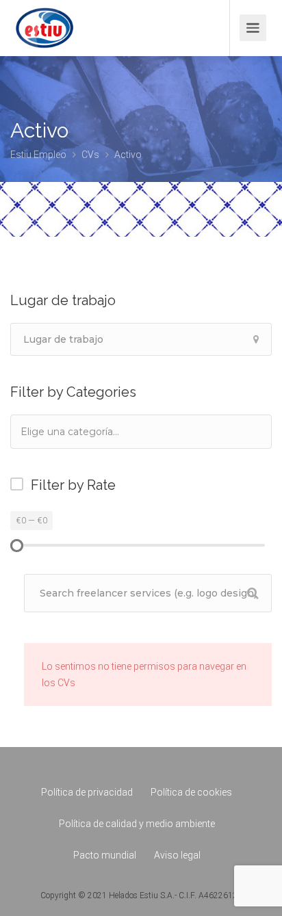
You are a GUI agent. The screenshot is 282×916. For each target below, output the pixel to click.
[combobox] (141, 432)
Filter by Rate (73, 485)
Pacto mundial (104, 855)
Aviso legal (177, 855)
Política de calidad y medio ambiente (137, 823)
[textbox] (88, 431)
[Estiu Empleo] (44, 37)
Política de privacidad (87, 792)
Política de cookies (191, 792)
